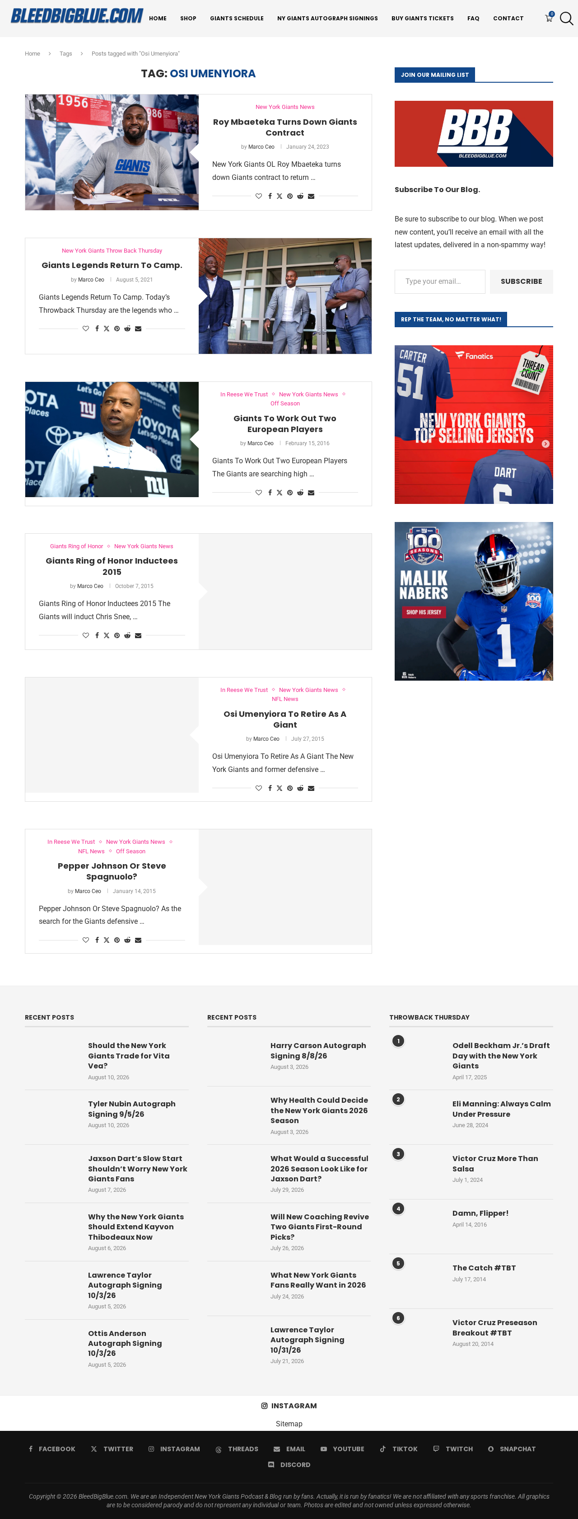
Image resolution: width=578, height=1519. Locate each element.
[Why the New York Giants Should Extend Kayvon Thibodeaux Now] (52, 1230)
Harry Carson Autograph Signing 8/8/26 (318, 1051)
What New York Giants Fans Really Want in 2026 (318, 1280)
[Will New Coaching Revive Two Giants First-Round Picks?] (234, 1230)
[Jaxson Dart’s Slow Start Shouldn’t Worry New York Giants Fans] (52, 1172)
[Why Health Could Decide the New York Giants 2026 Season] (234, 1114)
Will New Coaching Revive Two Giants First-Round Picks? (319, 1227)
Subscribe (521, 281)
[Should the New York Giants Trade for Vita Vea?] (52, 1059)
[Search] (564, 18)
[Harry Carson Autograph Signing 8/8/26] (234, 1059)
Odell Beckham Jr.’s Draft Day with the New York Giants (501, 1056)
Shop (188, 18)
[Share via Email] (311, 196)
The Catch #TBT (484, 1268)
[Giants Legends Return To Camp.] (285, 296)
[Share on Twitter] (279, 196)
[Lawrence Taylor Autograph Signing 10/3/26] (52, 1288)
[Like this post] (259, 196)
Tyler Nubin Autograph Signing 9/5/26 (132, 1109)
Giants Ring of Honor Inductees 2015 (112, 566)
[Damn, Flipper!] (416, 1227)
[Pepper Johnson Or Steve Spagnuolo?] (285, 887)
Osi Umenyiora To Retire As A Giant (285, 719)
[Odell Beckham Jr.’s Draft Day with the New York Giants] (416, 1059)
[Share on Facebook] (270, 196)
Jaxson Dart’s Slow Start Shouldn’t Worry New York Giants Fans (137, 1169)
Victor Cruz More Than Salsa (495, 1164)
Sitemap (289, 1424)
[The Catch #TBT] (416, 1281)
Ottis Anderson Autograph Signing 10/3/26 (125, 1344)
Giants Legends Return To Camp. (112, 265)
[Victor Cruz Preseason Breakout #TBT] (416, 1336)
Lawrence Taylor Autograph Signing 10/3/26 (125, 1285)
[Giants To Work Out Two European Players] (112, 440)
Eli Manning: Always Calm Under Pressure (501, 1109)
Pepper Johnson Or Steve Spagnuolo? (112, 871)
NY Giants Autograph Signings (327, 18)
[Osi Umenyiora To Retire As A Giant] (112, 735)
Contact (508, 18)
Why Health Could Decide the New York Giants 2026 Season (319, 1111)
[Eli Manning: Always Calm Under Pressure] (416, 1117)
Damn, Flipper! (480, 1213)
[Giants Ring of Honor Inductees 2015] (285, 591)
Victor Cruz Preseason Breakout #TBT (494, 1328)
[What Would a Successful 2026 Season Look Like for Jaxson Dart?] (234, 1172)
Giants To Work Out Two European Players (284, 424)
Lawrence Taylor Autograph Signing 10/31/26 (307, 1340)
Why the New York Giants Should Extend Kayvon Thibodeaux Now (136, 1227)
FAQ (473, 18)
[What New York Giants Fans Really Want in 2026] (234, 1288)
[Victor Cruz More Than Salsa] (416, 1172)
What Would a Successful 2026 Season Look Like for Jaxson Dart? (319, 1169)
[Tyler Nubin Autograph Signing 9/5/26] (52, 1117)
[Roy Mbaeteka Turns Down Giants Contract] (112, 152)
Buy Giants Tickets (423, 18)
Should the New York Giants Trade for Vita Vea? (129, 1056)
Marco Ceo (261, 147)
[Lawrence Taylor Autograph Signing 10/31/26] (234, 1343)
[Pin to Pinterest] (290, 196)
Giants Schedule (237, 18)
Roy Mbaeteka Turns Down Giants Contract (285, 127)
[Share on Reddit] (300, 196)
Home (158, 18)
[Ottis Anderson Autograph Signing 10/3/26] (52, 1347)
